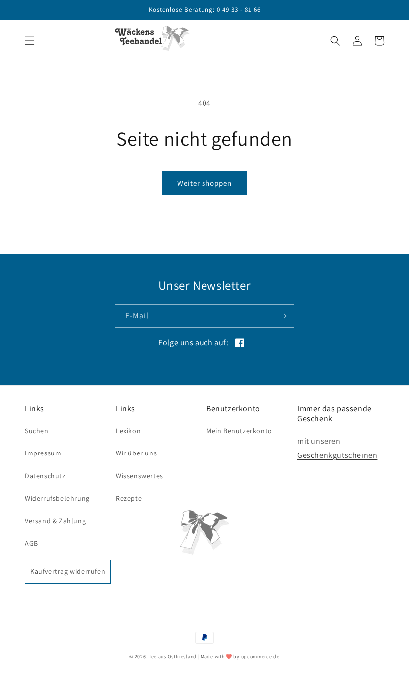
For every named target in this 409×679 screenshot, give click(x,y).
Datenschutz (45, 475)
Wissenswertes (139, 475)
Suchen (37, 430)
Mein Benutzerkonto (239, 430)
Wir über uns (136, 453)
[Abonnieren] (283, 316)
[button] (30, 41)
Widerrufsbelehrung (57, 498)
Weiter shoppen (204, 183)
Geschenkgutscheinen (337, 455)
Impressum (43, 453)
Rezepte (129, 498)
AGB (31, 543)
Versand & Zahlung (55, 520)
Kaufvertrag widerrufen (67, 571)
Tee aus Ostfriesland (173, 656)
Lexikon (128, 430)
